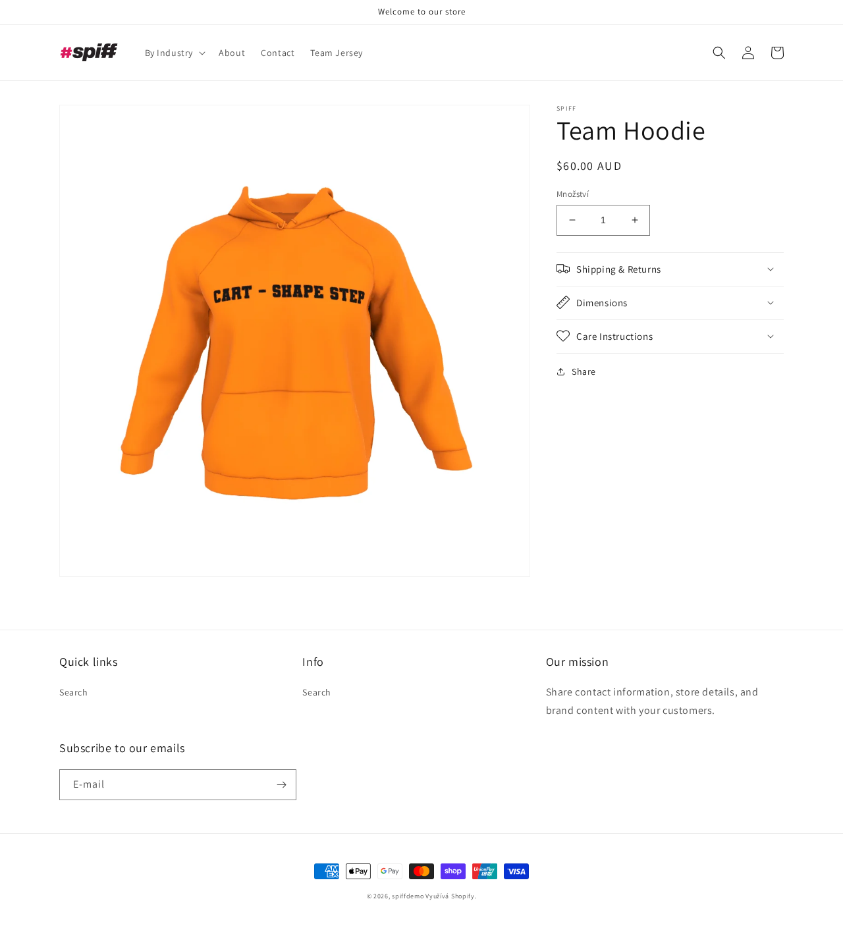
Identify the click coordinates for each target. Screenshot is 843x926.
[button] (174, 53)
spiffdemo (407, 896)
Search (73, 692)
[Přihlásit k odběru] (281, 784)
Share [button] (584, 371)
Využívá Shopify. (450, 896)
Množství (573, 194)
